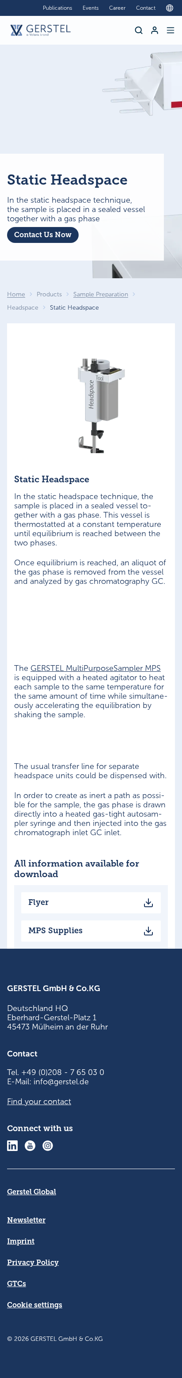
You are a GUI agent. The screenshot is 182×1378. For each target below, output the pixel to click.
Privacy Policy (33, 1262)
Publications (57, 8)
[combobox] (172, 8)
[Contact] (154, 30)
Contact (145, 8)
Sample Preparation (100, 294)
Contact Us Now (43, 235)
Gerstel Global (31, 1192)
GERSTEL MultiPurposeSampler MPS (95, 668)
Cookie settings (34, 1305)
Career (117, 8)
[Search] (138, 30)
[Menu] (170, 30)
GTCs (16, 1284)
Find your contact (39, 1101)
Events (91, 8)
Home (16, 294)
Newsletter (26, 1220)
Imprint (20, 1241)
